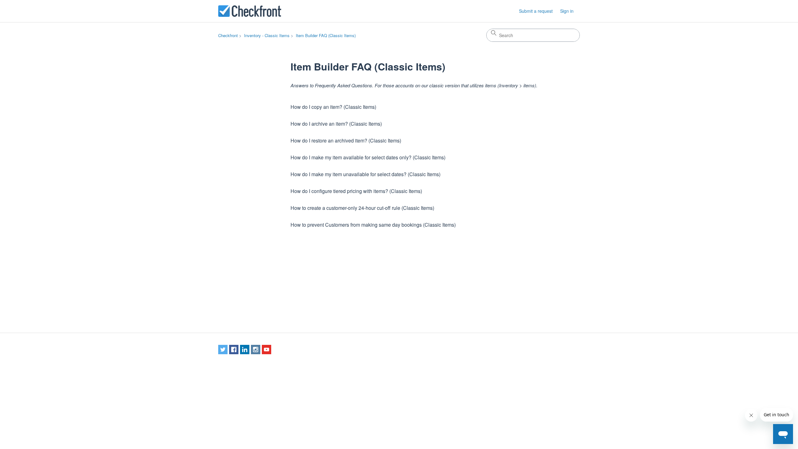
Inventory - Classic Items (267, 35)
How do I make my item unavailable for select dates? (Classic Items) (365, 174)
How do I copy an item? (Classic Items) (333, 106)
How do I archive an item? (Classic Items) (336, 123)
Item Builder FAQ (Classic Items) (326, 35)
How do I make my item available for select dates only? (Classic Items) (368, 157)
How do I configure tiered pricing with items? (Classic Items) (356, 191)
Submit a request (536, 11)
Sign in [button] (567, 11)
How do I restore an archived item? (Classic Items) (346, 140)
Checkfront (228, 35)
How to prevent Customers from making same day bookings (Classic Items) (373, 224)
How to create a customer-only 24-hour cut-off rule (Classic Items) (362, 207)
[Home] (249, 11)
